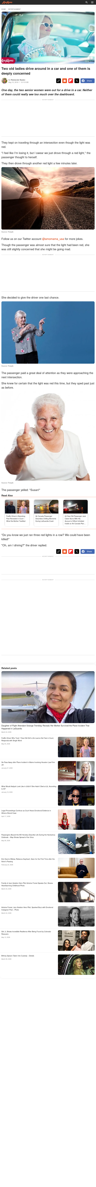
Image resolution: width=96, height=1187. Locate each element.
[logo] (7, 2)
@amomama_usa (53, 239)
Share (89, 80)
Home (3, 9)
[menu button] (92, 2)
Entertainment (14, 9)
